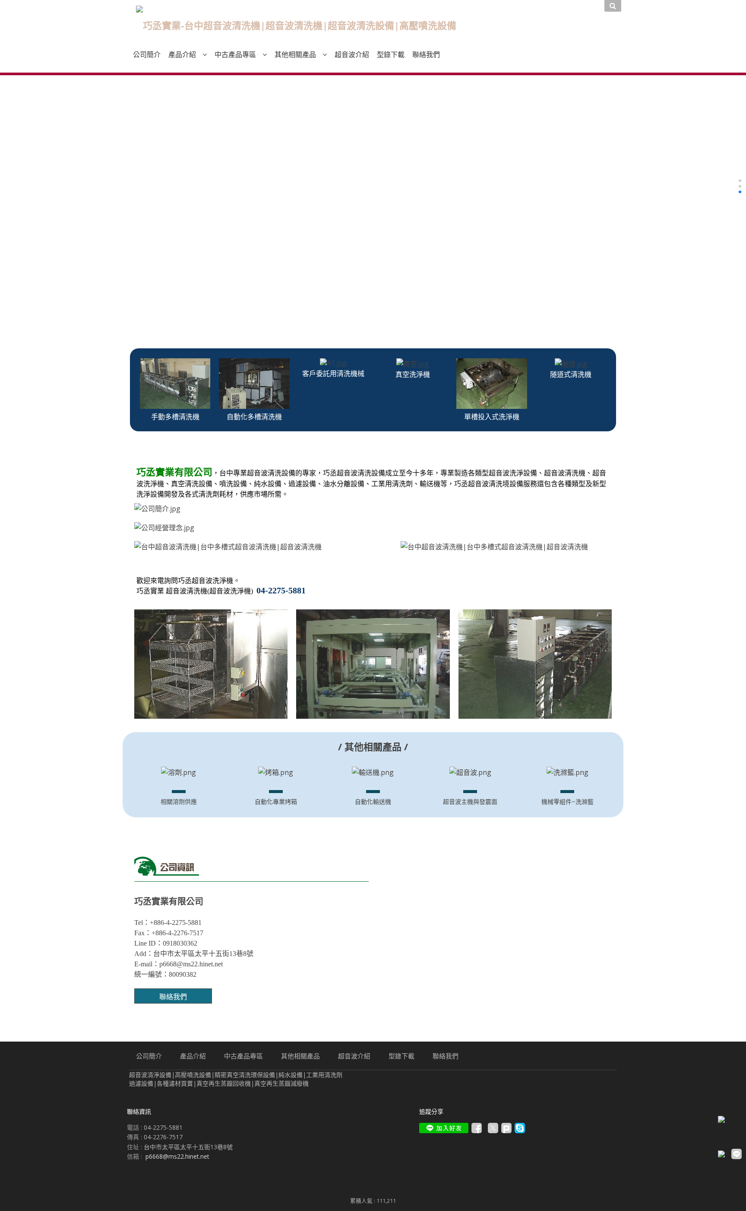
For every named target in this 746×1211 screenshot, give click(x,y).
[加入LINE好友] (443, 1128)
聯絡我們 (173, 996)
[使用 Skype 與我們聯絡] (520, 1131)
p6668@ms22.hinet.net (177, 1156)
